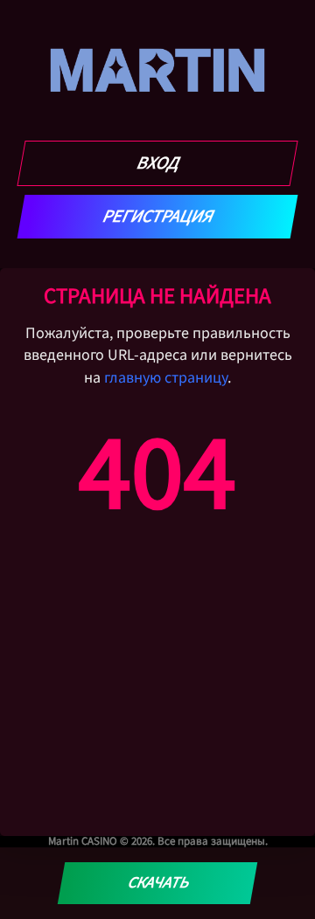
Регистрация (158, 216)
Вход (158, 163)
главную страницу (166, 378)
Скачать (157, 883)
